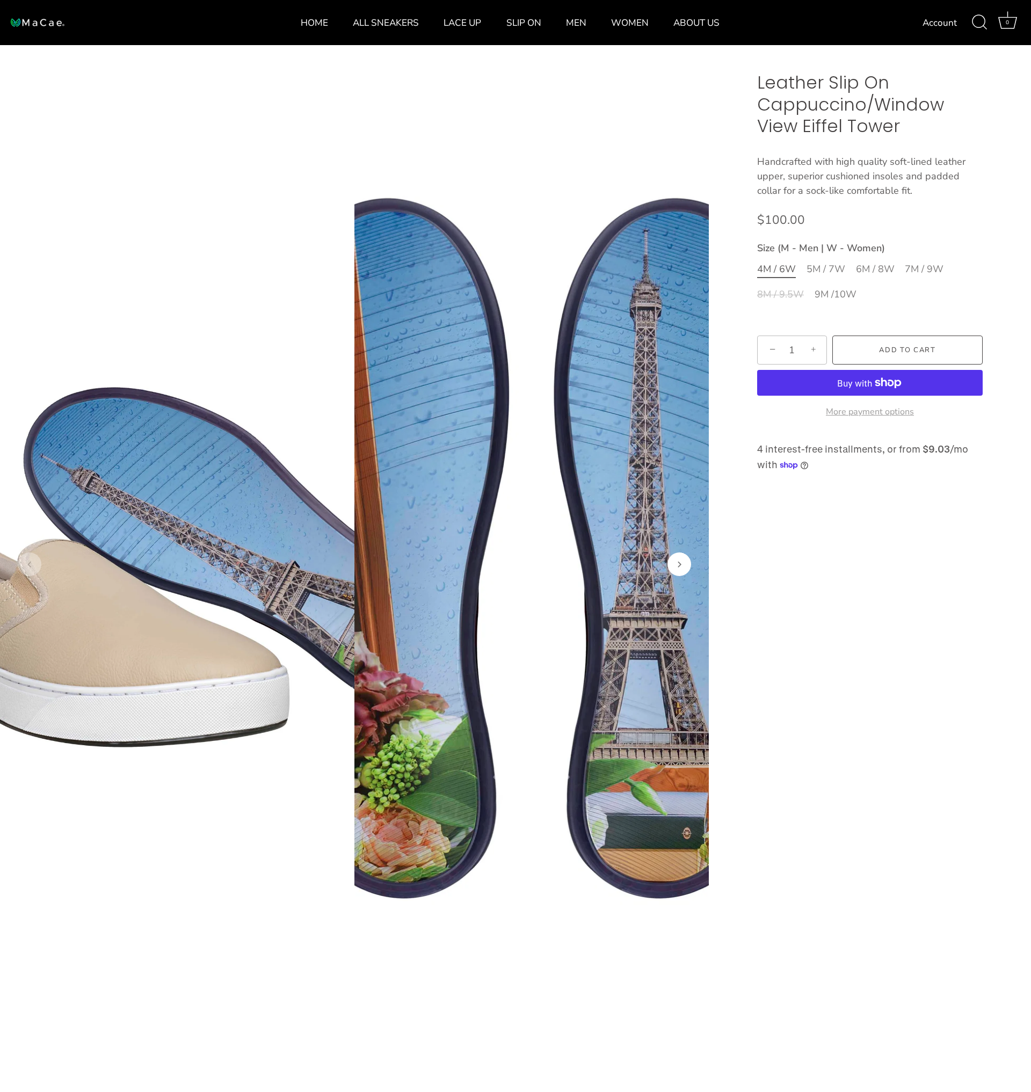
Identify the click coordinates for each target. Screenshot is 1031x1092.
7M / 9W (924, 269)
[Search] (979, 22)
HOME (314, 23)
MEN (576, 23)
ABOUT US (696, 23)
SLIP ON (523, 23)
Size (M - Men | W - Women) (821, 248)
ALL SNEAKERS (386, 23)
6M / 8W (875, 269)
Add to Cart (907, 350)
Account (940, 23)
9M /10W (835, 295)
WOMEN (630, 23)
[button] (29, 564)
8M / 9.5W (780, 295)
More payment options (870, 411)
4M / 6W (776, 269)
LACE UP (462, 23)
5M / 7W (826, 269)
